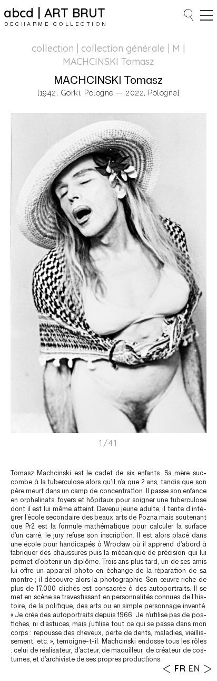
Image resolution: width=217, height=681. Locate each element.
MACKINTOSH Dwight (207, 668)
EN (194, 668)
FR (180, 668)
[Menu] (206, 15)
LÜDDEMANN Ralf (167, 668)
